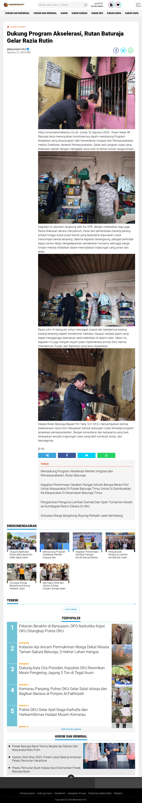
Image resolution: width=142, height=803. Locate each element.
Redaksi (118, 793)
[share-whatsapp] (130, 50)
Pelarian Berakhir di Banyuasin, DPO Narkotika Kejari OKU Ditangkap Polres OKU (62, 628)
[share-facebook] (116, 50)
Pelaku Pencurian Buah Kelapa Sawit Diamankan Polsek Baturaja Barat (46, 769)
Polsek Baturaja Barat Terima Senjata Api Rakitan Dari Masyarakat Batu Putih (45, 748)
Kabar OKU (97, 13)
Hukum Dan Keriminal (17, 13)
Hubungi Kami (44, 793)
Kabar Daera (114, 13)
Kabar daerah (79, 13)
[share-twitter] (123, 50)
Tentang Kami (27, 793)
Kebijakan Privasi (77, 793)
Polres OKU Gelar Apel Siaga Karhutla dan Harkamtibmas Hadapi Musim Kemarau (53, 712)
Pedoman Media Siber (100, 793)
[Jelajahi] (138, 5)
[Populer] (118, 5)
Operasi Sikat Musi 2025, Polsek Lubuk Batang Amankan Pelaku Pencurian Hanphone (46, 759)
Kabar (64, 13)
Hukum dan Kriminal (45, 13)
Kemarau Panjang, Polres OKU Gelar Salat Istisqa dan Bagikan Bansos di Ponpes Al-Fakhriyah (63, 691)
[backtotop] (71, 778)
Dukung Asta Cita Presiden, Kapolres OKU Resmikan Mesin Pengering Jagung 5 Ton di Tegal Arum (62, 670)
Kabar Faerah (18, 26)
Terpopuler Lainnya (71, 729)
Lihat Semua (71, 609)
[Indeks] (111, 5)
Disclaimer (59, 793)
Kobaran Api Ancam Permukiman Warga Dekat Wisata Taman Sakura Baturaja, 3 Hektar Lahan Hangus (64, 649)
